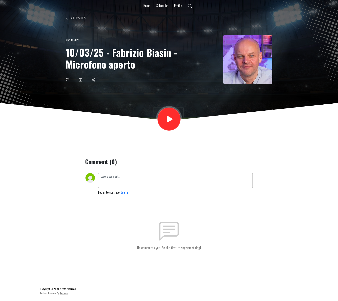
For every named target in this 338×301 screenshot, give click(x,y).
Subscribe (162, 5)
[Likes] (67, 80)
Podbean (64, 293)
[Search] (189, 6)
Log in (124, 192)
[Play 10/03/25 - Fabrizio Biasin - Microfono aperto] (169, 119)
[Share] (94, 80)
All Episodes (78, 18)
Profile (178, 5)
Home (146, 5)
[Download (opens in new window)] (80, 80)
